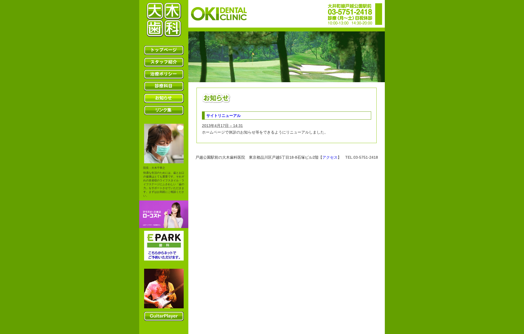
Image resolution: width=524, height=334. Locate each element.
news (163, 98)
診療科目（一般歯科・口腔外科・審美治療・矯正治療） (163, 86)
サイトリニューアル (223, 115)
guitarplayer (163, 316)
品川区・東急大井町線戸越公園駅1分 (163, 20)
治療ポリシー (163, 74)
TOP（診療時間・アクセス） (163, 50)
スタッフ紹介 (163, 62)
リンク (163, 110)
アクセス (330, 157)
